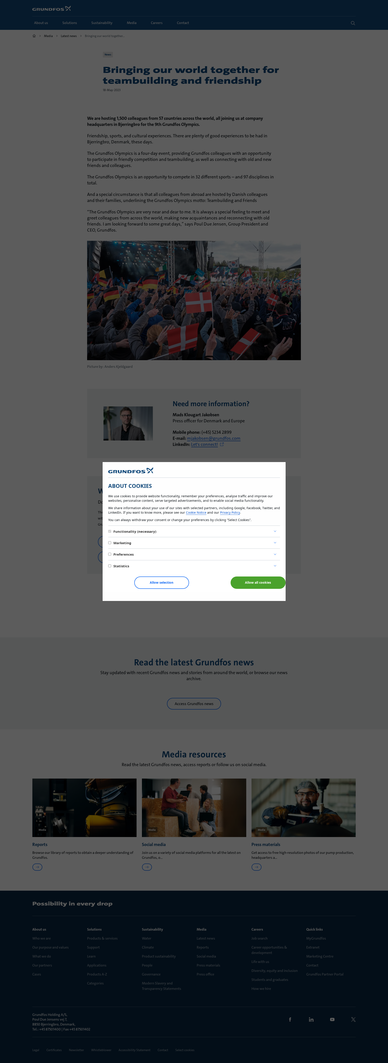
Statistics (121, 566)
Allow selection (161, 582)
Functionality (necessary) (134, 531)
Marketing (122, 543)
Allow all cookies (258, 582)
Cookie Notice (196, 512)
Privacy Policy (230, 512)
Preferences (123, 554)
